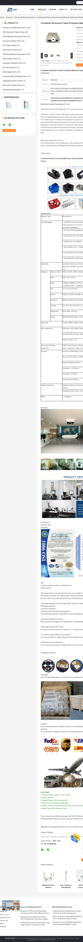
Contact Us (4, 920)
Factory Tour (75, 9)
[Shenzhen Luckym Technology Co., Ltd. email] (5, 125)
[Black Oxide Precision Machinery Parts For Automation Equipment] (53, 39)
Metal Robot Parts (10, 59)
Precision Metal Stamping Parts (15, 76)
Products (42, 9)
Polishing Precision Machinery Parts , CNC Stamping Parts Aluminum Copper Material (34, 918)
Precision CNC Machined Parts (14, 28)
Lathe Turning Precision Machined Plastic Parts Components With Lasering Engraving (67, 918)
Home (32, 9)
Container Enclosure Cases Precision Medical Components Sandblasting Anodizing (56, 63)
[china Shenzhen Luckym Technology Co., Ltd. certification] (9, 105)
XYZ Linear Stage (9, 45)
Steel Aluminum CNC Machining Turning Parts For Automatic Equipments (67, 912)
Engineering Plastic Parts (12, 81)
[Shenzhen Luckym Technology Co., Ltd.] (12, 9)
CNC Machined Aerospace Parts (15, 37)
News (2, 923)
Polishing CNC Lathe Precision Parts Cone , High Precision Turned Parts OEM (35, 924)
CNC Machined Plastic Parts (13, 32)
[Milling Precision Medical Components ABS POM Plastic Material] (48, 875)
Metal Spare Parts (10, 72)
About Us (63, 9)
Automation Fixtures (10, 50)
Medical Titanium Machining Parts (56, 827)
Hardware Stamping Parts (12, 63)
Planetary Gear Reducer (12, 90)
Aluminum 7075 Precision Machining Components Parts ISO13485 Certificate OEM (35, 912)
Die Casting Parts (9, 68)
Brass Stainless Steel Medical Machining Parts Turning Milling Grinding (66, 886)
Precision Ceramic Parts (12, 41)
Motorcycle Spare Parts (12, 85)
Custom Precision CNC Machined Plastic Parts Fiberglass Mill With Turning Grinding (67, 923)
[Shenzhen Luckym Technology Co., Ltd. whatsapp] (11, 125)
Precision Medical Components (25, 17)
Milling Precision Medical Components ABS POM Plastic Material (48, 886)
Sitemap (3, 926)
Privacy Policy (10, 938)
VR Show (52, 9)
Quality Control (5, 917)
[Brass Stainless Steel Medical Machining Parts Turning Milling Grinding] (66, 875)
